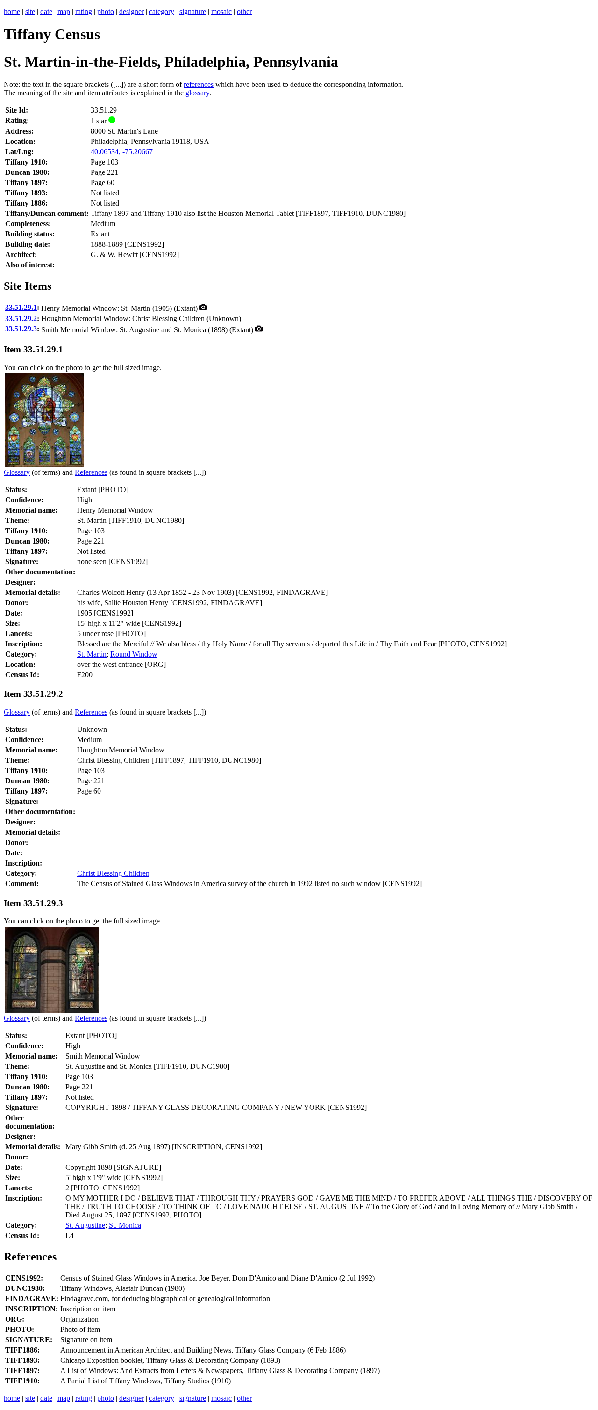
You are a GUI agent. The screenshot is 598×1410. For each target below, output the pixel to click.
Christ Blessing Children (113, 873)
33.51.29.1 (21, 307)
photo (105, 11)
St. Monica (125, 1225)
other (244, 11)
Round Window (133, 654)
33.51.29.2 (21, 318)
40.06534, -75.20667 (122, 152)
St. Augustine (85, 1225)
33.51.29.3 (21, 329)
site (30, 11)
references (199, 84)
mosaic (221, 11)
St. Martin (92, 654)
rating (83, 11)
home (12, 11)
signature (192, 11)
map (63, 11)
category (161, 11)
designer (131, 11)
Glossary (17, 472)
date (46, 11)
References (91, 472)
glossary (197, 93)
